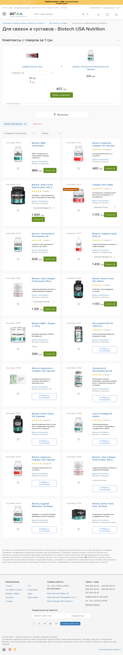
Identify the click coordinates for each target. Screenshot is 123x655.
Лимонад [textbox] (101, 207)
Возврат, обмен (12, 593)
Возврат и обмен (53, 8)
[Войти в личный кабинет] (98, 15)
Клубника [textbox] (18, 73)
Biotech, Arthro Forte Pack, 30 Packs (102, 505)
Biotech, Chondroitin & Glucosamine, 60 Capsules (90, 68)
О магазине (33, 590)
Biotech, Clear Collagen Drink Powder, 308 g (104, 458)
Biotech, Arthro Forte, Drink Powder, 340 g (42, 186)
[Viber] (50, 623)
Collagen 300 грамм (102, 184)
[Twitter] (45, 623)
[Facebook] (34, 623)
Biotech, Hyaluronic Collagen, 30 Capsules (103, 144)
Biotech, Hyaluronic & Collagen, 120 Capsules (43, 369)
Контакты (64, 8)
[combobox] (32, 72)
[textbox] (19, 133)
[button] (112, 40)
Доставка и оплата (38, 8)
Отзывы (9, 601)
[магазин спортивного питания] (18, 13)
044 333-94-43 (108, 586)
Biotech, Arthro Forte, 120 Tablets (103, 279)
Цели (10, 8)
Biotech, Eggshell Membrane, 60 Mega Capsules (42, 506)
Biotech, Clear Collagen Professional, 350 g (43, 279)
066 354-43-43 (92, 589)
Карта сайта (33, 597)
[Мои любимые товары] (107, 15)
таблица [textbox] (45, 133)
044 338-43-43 (92, 586)
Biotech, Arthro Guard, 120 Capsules (43, 415)
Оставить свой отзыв (70, 624)
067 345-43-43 (92, 592)
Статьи (4, 8)
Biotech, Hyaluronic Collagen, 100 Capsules (43, 458)
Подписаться (77, 615)
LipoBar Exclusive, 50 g (32, 66)
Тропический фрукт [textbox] (44, 208)
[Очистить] (25, 124)
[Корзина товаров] (116, 15)
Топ (29, 586)
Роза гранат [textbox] (41, 302)
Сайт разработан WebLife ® (110, 650)
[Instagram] (39, 623)
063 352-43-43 (108, 589)
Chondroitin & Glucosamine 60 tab (102, 369)
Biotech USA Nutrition (40, 162)
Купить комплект (61, 95)
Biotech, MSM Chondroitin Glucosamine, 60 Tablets (44, 146)
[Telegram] (56, 623)
